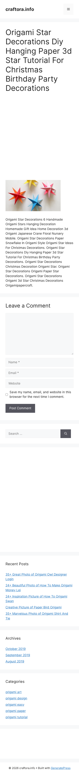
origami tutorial (17, 717)
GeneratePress (61, 768)
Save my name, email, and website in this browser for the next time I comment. (40, 394)
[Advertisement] (39, 139)
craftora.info (20, 9)
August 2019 (15, 661)
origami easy (15, 704)
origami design (16, 698)
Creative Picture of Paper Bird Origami (34, 607)
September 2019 (18, 655)
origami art (13, 692)
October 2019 (16, 649)
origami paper (16, 711)
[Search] (65, 433)
